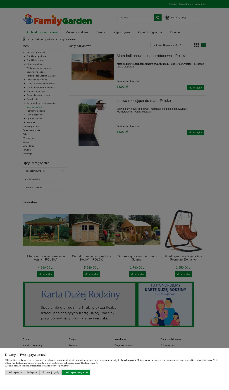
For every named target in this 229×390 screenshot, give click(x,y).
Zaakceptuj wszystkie (76, 372)
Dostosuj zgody (51, 372)
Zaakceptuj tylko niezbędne (22, 372)
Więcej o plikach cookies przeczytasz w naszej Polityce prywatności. (38, 365)
